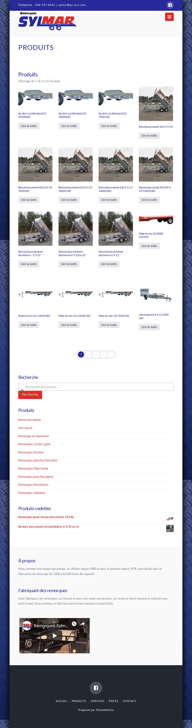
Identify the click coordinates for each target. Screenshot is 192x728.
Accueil (61, 701)
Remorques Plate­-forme (33, 468)
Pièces (113, 701)
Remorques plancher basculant (37, 460)
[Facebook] (170, 5)
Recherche (30, 394)
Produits (79, 701)
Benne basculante (29, 420)
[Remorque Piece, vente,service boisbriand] (47, 20)
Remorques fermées (31, 452)
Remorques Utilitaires (31, 493)
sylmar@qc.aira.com (72, 5)
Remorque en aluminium (33, 436)
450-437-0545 (45, 5)
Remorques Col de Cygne (34, 444)
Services (97, 701)
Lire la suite (29, 126)
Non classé (25, 428)
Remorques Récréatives (33, 484)
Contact (129, 701)
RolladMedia (105, 710)
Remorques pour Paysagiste (35, 476)
